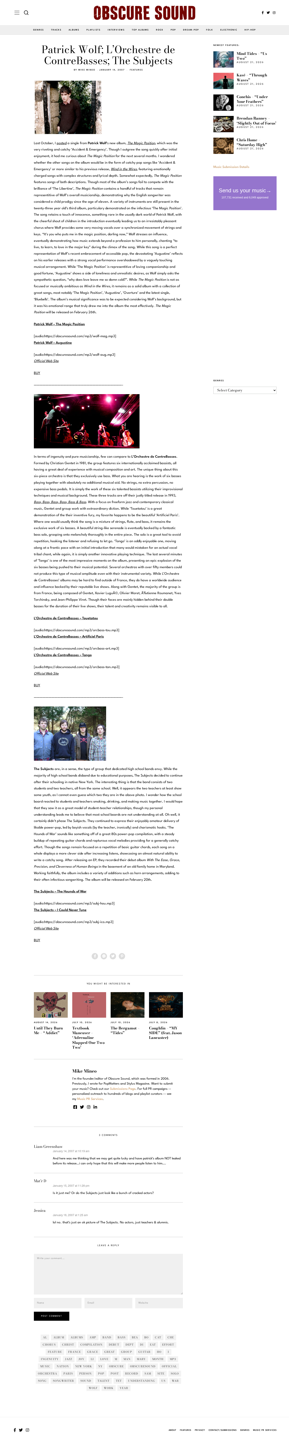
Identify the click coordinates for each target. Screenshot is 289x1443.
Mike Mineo (86, 70)
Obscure (116, 1366)
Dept (130, 1344)
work (108, 1388)
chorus (49, 1344)
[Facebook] (263, 12)
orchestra (47, 1373)
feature (55, 1352)
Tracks (56, 30)
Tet (119, 1381)
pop (101, 1373)
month (157, 1359)
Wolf (93, 1388)
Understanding (141, 1381)
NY (100, 1366)
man (127, 1359)
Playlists (93, 30)
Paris (68, 1373)
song (42, 1381)
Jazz (68, 1359)
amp (92, 1337)
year (124, 1388)
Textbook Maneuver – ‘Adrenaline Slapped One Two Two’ (88, 1037)
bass (122, 1337)
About (172, 1430)
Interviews (116, 30)
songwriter (63, 1381)
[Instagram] (274, 12)
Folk (209, 30)
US (163, 1381)
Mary (141, 1359)
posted (62, 143)
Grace (92, 1352)
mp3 (173, 1359)
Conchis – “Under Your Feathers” (252, 99)
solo (175, 1373)
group (126, 1352)
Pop (173, 30)
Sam (147, 1373)
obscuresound (143, 1366)
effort (168, 1344)
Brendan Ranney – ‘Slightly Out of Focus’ (256, 120)
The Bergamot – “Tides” (125, 1030)
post (115, 1373)
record (131, 1373)
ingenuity (50, 1359)
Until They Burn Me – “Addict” (48, 1030)
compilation (91, 1344)
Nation (63, 1366)
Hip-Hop (250, 30)
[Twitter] (268, 12)
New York (83, 1366)
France (74, 1352)
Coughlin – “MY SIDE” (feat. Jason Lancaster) (165, 1033)
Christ (68, 1344)
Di (142, 1344)
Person (85, 1373)
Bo (146, 1337)
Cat (158, 1337)
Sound (85, 1381)
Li (92, 1359)
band (107, 1337)
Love (104, 1359)
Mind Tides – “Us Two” (252, 56)
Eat (153, 1344)
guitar (144, 1352)
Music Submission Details (231, 167)
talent (104, 1381)
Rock (159, 30)
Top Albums (140, 30)
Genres (38, 30)
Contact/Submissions (223, 1430)
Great (109, 1352)
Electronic (228, 30)
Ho (159, 1352)
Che (171, 1337)
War (175, 1381)
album (58, 1337)
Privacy (200, 1430)
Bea (135, 1337)
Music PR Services (265, 1430)
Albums (74, 30)
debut (114, 1344)
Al (45, 1337)
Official (169, 1366)
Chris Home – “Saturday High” (252, 142)
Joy (81, 1359)
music (45, 1366)
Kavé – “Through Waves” (252, 77)
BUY (37, 373)
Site (160, 1373)
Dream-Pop (191, 30)
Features (136, 70)
